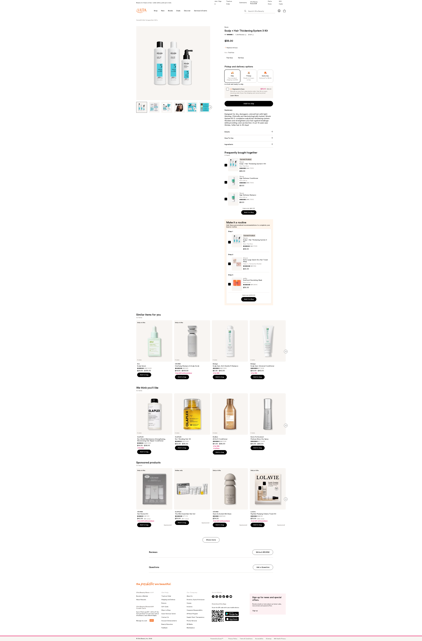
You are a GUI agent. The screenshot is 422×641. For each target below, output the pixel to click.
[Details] (249, 132)
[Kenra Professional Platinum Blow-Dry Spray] (268, 419)
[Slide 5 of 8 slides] (192, 107)
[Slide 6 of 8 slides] (204, 107)
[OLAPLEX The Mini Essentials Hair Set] (192, 494)
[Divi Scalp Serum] (154, 346)
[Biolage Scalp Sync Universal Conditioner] (268, 347)
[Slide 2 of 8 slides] (154, 107)
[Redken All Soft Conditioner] (230, 421)
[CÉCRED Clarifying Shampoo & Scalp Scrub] (192, 347)
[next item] (210, 107)
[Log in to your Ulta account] (279, 10)
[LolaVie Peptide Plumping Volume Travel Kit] (268, 495)
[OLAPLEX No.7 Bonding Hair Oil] (192, 419)
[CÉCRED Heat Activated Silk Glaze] (230, 495)
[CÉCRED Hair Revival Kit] (154, 495)
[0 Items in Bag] (284, 11)
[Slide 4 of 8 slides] (179, 107)
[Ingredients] (249, 144)
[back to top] (415, 634)
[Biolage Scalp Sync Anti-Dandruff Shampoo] (230, 347)
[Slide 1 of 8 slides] (141, 107)
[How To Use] (249, 138)
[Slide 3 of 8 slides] (166, 107)
